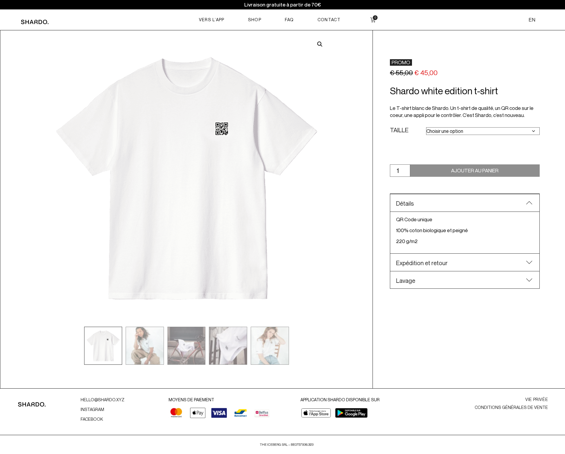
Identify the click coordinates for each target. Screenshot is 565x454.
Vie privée (536, 399)
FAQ (289, 19)
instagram (92, 409)
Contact (329, 19)
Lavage (405, 280)
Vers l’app (212, 19)
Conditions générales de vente (511, 407)
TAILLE (399, 130)
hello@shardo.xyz (103, 399)
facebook (92, 419)
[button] (320, 44)
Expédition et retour (422, 263)
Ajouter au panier (474, 170)
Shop (254, 19)
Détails (405, 203)
